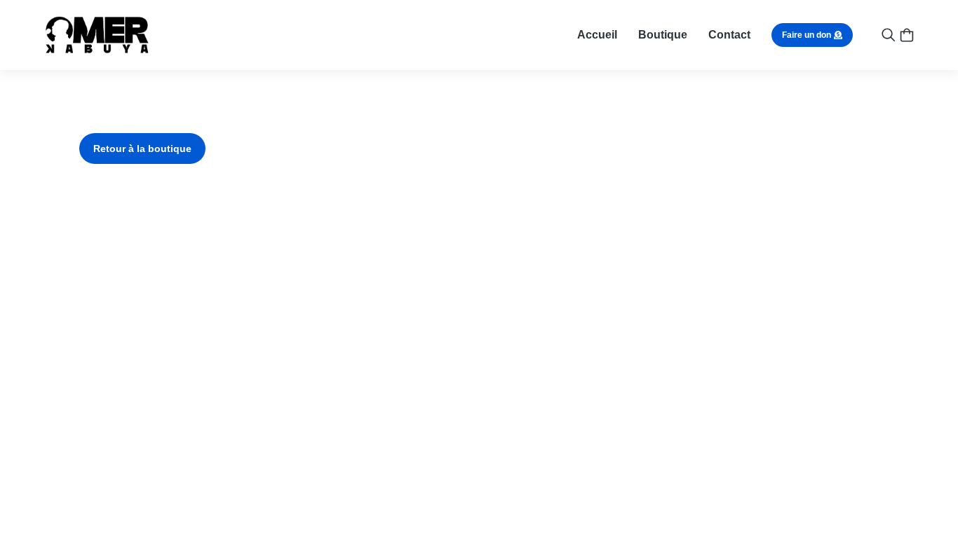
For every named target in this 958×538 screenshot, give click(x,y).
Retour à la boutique (142, 148)
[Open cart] (907, 35)
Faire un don (806, 35)
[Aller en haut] (923, 503)
